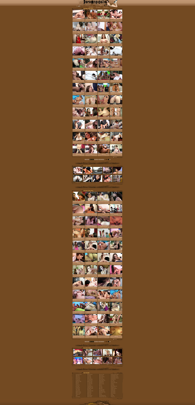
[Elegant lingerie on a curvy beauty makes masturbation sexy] (79, 153)
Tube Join (100, 386)
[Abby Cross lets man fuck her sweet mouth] (91, 116)
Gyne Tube (89, 376)
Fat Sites (100, 394)
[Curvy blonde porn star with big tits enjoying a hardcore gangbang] (104, 91)
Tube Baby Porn (90, 386)
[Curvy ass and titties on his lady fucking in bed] (91, 153)
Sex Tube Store (89, 383)
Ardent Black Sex (90, 387)
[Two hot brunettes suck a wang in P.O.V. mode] (79, 200)
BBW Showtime (90, 374)
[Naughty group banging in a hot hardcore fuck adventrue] (104, 79)
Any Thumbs (117, 364)
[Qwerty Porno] (116, 200)
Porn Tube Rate (89, 379)
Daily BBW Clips (101, 390)
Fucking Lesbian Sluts (102, 396)
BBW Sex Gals (89, 381)
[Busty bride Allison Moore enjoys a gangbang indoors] (79, 116)
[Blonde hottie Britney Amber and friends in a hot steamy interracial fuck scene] (79, 67)
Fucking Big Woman (102, 395)
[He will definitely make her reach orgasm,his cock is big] (104, 225)
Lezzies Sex (113, 396)
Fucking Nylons (113, 379)
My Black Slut (101, 382)
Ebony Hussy (101, 375)
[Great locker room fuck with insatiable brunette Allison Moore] (79, 128)
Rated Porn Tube (88, 182)
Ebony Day (89, 394)
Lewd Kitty (112, 395)
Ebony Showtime (102, 376)
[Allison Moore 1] (116, 128)
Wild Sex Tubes (87, 364)
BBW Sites (101, 388)
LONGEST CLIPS (101, 159)
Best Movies (91, 7)
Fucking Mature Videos (114, 376)
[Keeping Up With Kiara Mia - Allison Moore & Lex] (104, 153)
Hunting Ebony (101, 381)
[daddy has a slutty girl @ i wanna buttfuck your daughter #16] (104, 18)
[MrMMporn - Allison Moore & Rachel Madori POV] (116, 335)
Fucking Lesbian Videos (115, 374)
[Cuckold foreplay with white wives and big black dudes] (116, 212)
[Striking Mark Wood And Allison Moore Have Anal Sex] (91, 104)
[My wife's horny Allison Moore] (79, 249)
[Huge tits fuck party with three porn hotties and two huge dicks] (79, 310)
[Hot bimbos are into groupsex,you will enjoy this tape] (104, 67)
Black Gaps (89, 389)
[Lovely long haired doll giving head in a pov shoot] (79, 261)
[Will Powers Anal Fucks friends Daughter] (104, 116)
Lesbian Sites (113, 389)
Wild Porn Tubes (78, 364)
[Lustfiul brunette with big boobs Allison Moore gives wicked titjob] (91, 200)
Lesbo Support (113, 393)
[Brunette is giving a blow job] (91, 91)
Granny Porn (113, 381)
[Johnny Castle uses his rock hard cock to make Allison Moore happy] (79, 237)
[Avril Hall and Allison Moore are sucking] (104, 298)
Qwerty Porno (107, 174)
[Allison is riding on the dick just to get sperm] (104, 212)
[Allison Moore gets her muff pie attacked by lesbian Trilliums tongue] (91, 79)
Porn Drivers (98, 356)
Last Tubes (78, 356)
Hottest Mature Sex (114, 386)
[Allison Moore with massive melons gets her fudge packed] (91, 55)
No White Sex (78, 182)
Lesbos (112, 394)
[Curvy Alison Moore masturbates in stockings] (116, 104)
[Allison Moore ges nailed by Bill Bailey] (104, 335)
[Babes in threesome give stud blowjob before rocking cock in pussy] (91, 298)
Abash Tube (88, 174)
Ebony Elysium (89, 395)
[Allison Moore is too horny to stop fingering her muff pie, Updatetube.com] (91, 128)
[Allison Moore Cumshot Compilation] (116, 310)
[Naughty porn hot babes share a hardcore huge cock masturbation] (116, 298)
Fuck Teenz (113, 380)
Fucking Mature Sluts (114, 375)
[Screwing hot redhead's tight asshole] (104, 55)
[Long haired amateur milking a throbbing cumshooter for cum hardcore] (91, 225)
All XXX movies (101, 383)
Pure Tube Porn (89, 380)
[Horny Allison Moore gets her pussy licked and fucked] (104, 310)
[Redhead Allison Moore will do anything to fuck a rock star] (104, 140)
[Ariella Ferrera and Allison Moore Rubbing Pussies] (104, 286)
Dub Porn (107, 182)
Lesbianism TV (113, 387)
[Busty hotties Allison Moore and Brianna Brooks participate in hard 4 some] (91, 261)
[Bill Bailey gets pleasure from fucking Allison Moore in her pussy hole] (116, 140)
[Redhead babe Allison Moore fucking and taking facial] (79, 225)
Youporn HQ (98, 364)
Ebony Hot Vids (101, 374)
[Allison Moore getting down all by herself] (79, 55)
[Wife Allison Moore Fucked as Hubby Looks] (116, 225)
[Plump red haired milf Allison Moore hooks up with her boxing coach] (79, 286)
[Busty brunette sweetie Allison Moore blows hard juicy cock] (116, 249)
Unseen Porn (117, 356)
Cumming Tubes (101, 389)
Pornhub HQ (88, 356)
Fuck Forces (117, 174)
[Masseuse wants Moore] (91, 30)
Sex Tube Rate (89, 382)
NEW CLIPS (96, 159)
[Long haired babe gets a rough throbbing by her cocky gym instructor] (104, 128)
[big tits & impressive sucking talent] (116, 237)
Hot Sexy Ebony (101, 379)
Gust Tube (89, 375)
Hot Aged (112, 383)
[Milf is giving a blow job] (116, 67)
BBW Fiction (89, 393)
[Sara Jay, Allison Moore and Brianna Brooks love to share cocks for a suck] (79, 335)
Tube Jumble (107, 356)
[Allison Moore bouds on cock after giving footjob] (79, 30)
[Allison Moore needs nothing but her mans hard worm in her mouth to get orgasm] (79, 79)
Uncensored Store (78, 174)
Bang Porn (97, 182)
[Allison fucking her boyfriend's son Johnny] (91, 18)
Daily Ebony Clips (90, 390)
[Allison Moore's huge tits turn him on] (104, 237)
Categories (100, 5)
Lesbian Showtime (114, 388)
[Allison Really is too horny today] (104, 200)
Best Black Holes (90, 388)
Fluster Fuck (117, 182)
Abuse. (89, 404)
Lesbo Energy (113, 390)
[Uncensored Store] (116, 18)
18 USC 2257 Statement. (92, 403)
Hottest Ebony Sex (102, 380)
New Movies (98, 7)
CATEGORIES (87, 159)
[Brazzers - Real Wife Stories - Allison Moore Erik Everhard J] (104, 30)
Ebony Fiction (89, 396)
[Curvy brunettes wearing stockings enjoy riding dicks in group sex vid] (91, 310)
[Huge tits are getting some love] (91, 140)
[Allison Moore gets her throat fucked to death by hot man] (79, 91)
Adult (108, 364)
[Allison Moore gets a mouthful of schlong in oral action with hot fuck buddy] (116, 261)
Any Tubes (101, 387)
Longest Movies (106, 7)
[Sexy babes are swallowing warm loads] (104, 104)
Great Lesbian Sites (114, 382)
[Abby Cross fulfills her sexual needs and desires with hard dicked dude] (91, 237)
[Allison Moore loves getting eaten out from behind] (79, 18)
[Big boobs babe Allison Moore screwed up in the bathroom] (116, 30)
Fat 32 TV (100, 393)
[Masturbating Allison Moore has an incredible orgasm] (104, 249)
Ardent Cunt (98, 174)
